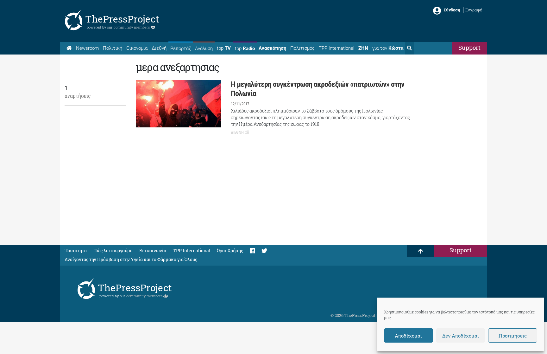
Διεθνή (159, 48)
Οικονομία (137, 48)
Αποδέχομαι (408, 335)
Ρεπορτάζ (180, 48)
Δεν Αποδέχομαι (460, 335)
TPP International (336, 48)
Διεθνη (237, 132)
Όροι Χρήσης (230, 251)
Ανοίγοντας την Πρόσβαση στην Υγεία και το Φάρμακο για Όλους (131, 259)
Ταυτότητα (76, 251)
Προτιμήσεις (513, 335)
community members (132, 27)
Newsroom (87, 48)
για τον (387, 48)
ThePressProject (122, 19)
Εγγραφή (473, 10)
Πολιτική (112, 48)
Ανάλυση (204, 48)
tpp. (224, 48)
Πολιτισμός (302, 48)
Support (469, 47)
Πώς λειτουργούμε (113, 251)
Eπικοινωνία (152, 251)
